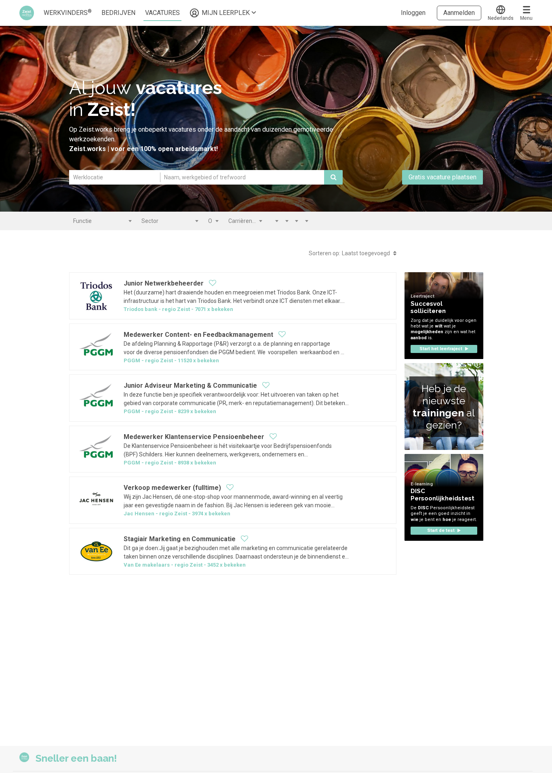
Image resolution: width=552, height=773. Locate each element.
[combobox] (102, 221)
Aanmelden (459, 13)
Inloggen (413, 13)
